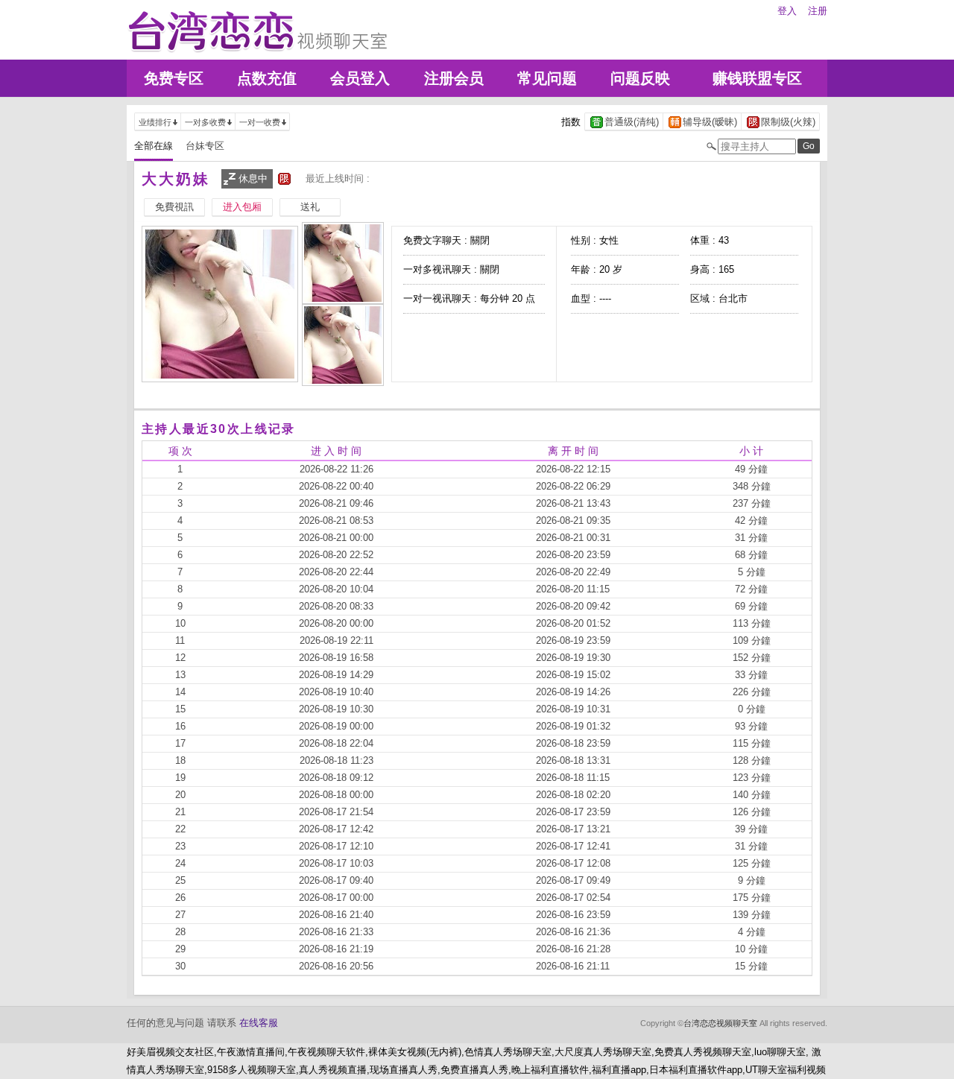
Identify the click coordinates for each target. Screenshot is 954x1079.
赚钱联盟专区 (757, 78)
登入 (787, 10)
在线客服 (258, 1022)
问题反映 (640, 78)
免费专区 (173, 78)
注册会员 (454, 78)
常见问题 (547, 78)
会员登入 (360, 78)
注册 (817, 10)
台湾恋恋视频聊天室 (720, 1023)
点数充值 (267, 78)
